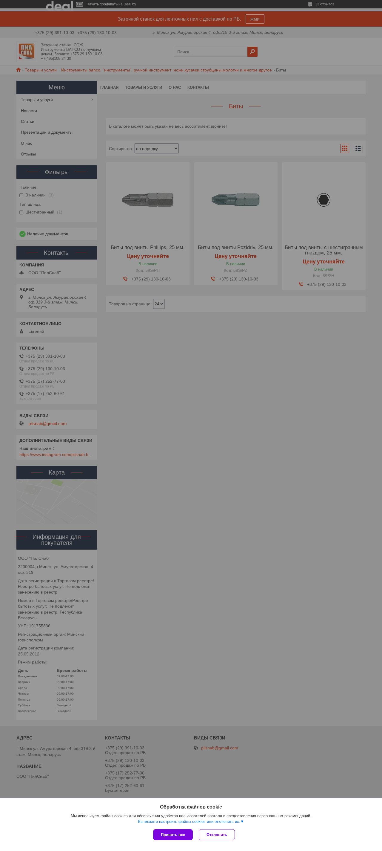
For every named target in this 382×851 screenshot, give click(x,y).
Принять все (173, 834)
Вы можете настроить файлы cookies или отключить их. (189, 821)
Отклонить (217, 834)
